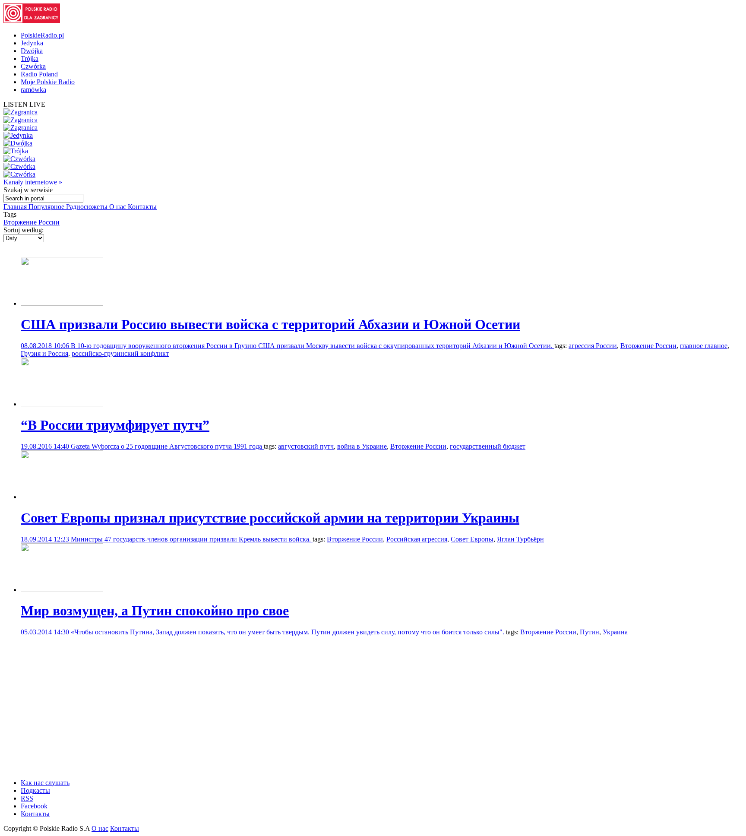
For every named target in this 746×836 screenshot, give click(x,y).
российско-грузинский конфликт (120, 353)
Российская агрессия (416, 539)
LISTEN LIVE (24, 104)
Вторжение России (31, 222)
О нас (118, 206)
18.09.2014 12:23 (46, 539)
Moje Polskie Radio (48, 82)
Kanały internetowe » (32, 182)
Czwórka (33, 66)
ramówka (33, 89)
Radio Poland (39, 74)
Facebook (34, 806)
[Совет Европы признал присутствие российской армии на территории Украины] (62, 496)
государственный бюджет (487, 446)
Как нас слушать (45, 782)
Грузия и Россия (44, 353)
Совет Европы (472, 539)
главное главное (703, 345)
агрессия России (593, 345)
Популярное (47, 206)
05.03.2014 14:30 (46, 632)
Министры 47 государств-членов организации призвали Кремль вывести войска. (192, 539)
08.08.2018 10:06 (46, 345)
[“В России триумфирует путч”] (62, 404)
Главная (15, 206)
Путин (589, 632)
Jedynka (32, 43)
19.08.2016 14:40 (46, 446)
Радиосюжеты (87, 206)
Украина (615, 632)
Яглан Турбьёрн (520, 539)
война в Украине (362, 446)
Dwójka (32, 50)
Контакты (142, 206)
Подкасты (35, 790)
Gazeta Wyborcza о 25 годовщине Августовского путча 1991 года (167, 446)
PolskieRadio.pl (42, 35)
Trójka (29, 58)
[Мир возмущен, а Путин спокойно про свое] (62, 589)
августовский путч (306, 446)
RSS (27, 798)
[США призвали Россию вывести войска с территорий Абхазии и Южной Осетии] (62, 303)
